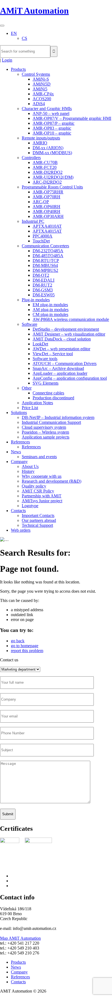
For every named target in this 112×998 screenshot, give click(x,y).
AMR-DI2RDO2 (48, 172)
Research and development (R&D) (51, 481)
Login (7, 60)
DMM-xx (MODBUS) (52, 152)
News (16, 451)
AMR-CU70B (45, 162)
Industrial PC (33, 221)
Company (19, 461)
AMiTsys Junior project (42, 500)
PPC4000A (42, 236)
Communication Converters (45, 246)
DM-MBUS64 (45, 265)
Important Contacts (38, 515)
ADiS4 (39, 103)
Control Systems (36, 74)
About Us (30, 466)
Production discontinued (53, 397)
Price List (30, 407)
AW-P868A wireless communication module (71, 319)
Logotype (30, 505)
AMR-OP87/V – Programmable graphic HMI (72, 118)
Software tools (45, 358)
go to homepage (24, 645)
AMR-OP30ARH (48, 216)
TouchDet (41, 241)
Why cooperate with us (41, 476)
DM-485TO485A (48, 255)
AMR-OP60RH (46, 206)
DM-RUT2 (42, 285)
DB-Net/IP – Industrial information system (58, 417)
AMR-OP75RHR (48, 192)
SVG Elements (45, 383)
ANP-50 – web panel (51, 113)
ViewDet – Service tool (53, 353)
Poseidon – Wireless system (45, 432)
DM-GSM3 (43, 290)
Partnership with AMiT (41, 496)
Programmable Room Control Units (52, 187)
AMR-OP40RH (46, 211)
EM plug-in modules (50, 304)
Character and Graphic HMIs (47, 108)
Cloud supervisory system (44, 427)
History (28, 471)
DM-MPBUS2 (45, 270)
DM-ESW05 (44, 295)
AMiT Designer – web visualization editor (69, 334)
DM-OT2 (41, 275)
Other (27, 388)
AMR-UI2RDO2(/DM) (53, 177)
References (20, 442)
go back (17, 640)
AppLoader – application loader (60, 373)
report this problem (27, 650)
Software (29, 324)
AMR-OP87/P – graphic (53, 123)
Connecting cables (48, 393)
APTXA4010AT (47, 226)
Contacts (18, 510)
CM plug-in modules (50, 314)
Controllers (31, 157)
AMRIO (40, 143)
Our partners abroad (39, 520)
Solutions (19, 412)
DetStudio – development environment (66, 329)
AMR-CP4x (43, 94)
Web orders (20, 530)
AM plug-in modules (51, 309)
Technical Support (37, 525)
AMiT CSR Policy (38, 491)
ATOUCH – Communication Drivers (65, 363)
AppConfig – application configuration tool (70, 378)
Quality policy (34, 486)
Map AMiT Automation (20, 938)
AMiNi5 (40, 89)
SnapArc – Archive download (58, 368)
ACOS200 (42, 98)
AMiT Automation (34, 11)
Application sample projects (45, 437)
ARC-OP (41, 201)
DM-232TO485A (48, 250)
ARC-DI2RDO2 (47, 182)
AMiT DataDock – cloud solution (62, 339)
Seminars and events (39, 456)
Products (18, 69)
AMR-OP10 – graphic (52, 133)
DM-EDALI (43, 280)
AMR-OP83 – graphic (52, 128)
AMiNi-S (41, 79)
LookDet (40, 344)
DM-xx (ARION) (48, 147)
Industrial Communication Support (51, 422)
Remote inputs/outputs (41, 138)
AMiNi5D (42, 84)
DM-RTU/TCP (46, 260)
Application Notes (37, 402)
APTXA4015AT (47, 231)
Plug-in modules (36, 299)
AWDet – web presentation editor (61, 348)
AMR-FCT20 (45, 167)
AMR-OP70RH (46, 196)
